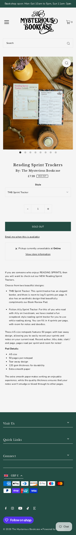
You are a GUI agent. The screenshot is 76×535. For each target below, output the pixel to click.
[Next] (69, 4)
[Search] (68, 43)
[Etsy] (34, 509)
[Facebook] (6, 509)
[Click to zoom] (66, 63)
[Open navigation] (6, 22)
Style (38, 184)
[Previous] (7, 4)
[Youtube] (20, 509)
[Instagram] (12, 509)
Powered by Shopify (53, 529)
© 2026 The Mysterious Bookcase (21, 529)
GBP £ (15, 475)
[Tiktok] (28, 509)
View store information (38, 254)
